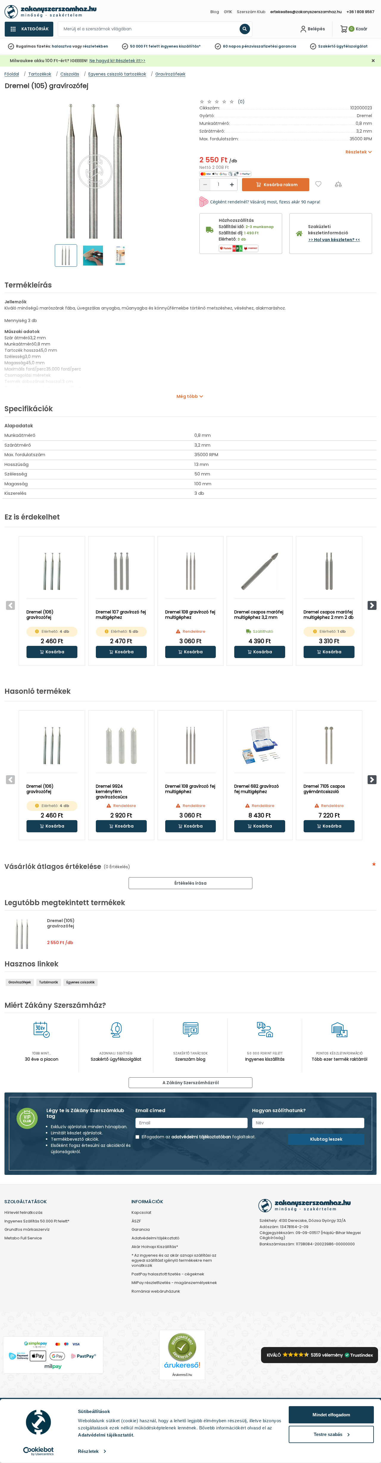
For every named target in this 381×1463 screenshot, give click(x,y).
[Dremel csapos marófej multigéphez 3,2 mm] (259, 571)
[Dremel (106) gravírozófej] (51, 571)
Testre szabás (328, 1434)
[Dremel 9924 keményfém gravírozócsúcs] (121, 745)
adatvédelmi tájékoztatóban (201, 1137)
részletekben (95, 46)
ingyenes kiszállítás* (181, 46)
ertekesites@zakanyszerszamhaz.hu (306, 12)
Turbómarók (48, 982)
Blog (214, 12)
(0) (241, 102)
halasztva (61, 46)
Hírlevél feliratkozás (23, 1212)
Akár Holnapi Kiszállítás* (155, 1246)
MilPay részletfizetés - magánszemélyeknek (174, 1282)
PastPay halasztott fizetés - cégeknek (168, 1274)
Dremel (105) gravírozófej (61, 923)
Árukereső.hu (182, 1374)
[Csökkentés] (205, 184)
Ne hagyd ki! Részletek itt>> (118, 61)
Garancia (141, 1229)
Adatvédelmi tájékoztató (155, 1238)
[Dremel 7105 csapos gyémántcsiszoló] (329, 745)
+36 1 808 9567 (360, 12)
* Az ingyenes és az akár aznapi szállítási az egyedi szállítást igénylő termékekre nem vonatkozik (174, 1260)
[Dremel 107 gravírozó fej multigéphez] (121, 571)
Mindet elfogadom (331, 1414)
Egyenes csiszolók (80, 982)
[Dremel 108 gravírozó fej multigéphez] (190, 571)
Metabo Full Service (23, 1238)
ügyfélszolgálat (352, 46)
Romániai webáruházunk (156, 1291)
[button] (372, 605)
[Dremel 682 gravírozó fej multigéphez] (259, 745)
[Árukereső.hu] (182, 1346)
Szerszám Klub (251, 12)
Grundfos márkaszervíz (27, 1229)
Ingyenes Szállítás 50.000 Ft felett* (36, 1221)
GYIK (228, 12)
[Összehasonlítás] (338, 184)
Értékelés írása (190, 883)
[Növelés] (232, 184)
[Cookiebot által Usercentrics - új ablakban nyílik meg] (39, 1451)
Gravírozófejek (20, 982)
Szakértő (326, 46)
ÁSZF (136, 1221)
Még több (187, 396)
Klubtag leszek (326, 1139)
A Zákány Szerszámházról (191, 1083)
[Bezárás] (373, 60)
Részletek (88, 1451)
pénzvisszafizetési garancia (269, 46)
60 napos (232, 46)
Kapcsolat (141, 1212)
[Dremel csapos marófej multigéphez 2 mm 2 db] (329, 571)
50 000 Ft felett (145, 46)
